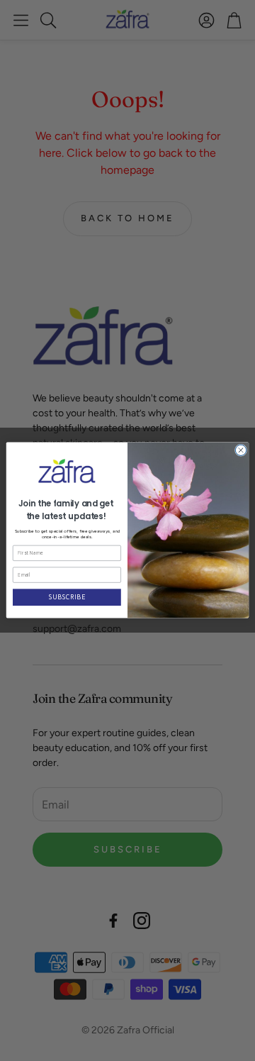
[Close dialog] (240, 450)
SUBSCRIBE (67, 597)
